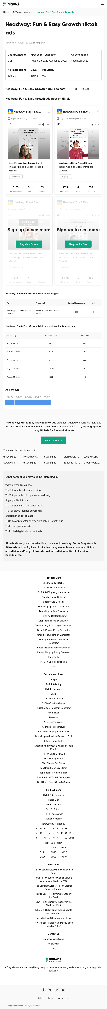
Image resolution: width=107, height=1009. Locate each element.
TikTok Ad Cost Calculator (53, 615)
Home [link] (6, 12)
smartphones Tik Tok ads (19, 515)
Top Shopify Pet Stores (53, 763)
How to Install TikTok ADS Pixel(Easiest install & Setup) (53, 924)
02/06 (53, 847)
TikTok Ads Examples (53, 795)
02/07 (43, 847)
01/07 (64, 856)
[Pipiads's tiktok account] (57, 990)
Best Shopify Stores (53, 758)
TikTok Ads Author (53, 813)
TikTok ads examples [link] (22, 12)
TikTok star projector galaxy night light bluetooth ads (34, 521)
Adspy (53, 679)
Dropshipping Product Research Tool (53, 736)
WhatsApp (53, 943)
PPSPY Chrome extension (53, 661)
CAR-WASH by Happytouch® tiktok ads (94, 456)
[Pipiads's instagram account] (63, 990)
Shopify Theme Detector (53, 597)
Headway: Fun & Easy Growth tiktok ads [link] (55, 12)
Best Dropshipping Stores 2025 (53, 731)
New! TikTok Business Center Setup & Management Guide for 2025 (53, 879)
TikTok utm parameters (53, 587)
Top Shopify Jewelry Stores (53, 767)
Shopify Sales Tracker (53, 582)
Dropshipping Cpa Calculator (53, 611)
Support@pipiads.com (53, 939)
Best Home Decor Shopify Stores (53, 782)
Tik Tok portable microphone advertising (27, 495)
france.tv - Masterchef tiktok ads (74, 462)
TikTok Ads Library (53, 698)
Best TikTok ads (53, 809)
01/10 (64, 852)
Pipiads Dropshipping (53, 741)
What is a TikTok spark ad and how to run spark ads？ (53, 911)
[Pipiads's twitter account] (50, 990)
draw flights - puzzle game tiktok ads (13, 456)
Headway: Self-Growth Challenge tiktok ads (33, 456)
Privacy (41, 998)
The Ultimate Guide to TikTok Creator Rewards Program (53, 887)
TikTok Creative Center (53, 703)
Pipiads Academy (53, 818)
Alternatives (53, 712)
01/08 (53, 856)
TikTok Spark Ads (53, 689)
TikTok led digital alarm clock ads (23, 531)
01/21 (43, 852)
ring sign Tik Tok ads (16, 500)
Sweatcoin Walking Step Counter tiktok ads (13, 462)
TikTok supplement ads (18, 526)
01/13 (53, 852)
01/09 (43, 856)
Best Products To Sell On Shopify (53, 777)
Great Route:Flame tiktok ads (94, 462)
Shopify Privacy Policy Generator (53, 630)
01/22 (64, 847)
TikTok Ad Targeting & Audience (54, 592)
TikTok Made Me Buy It (53, 753)
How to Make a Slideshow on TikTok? (53, 918)
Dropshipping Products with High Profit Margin (53, 747)
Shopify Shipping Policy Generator (54, 652)
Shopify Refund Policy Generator (53, 634)
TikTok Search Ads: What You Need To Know (53, 871)
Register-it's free (29, 244)
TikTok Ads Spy (53, 684)
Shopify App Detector (53, 601)
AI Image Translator (53, 722)
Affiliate (53, 666)
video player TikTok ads (18, 485)
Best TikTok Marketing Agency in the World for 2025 (54, 903)
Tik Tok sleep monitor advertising (23, 510)
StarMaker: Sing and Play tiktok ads (74, 456)
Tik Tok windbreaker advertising (23, 490)
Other (70, 837)
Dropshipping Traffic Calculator (53, 606)
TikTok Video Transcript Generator (53, 707)
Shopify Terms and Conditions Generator (53, 641)
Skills (53, 693)
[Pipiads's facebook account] (44, 990)
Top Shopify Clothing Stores (53, 772)
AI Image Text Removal (53, 726)
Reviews (53, 717)
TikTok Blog (53, 799)
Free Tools (53, 657)
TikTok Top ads (53, 804)
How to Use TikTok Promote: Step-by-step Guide (53, 895)
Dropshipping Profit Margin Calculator (53, 625)
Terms (50, 998)
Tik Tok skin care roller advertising (24, 505)
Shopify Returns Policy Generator (53, 647)
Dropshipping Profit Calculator (53, 620)
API (53, 948)
